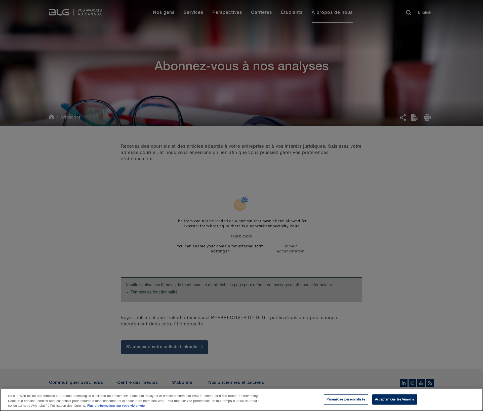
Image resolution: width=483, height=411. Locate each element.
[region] (241, 400)
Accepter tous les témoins (394, 399)
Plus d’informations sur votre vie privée (116, 405)
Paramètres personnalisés (346, 399)
